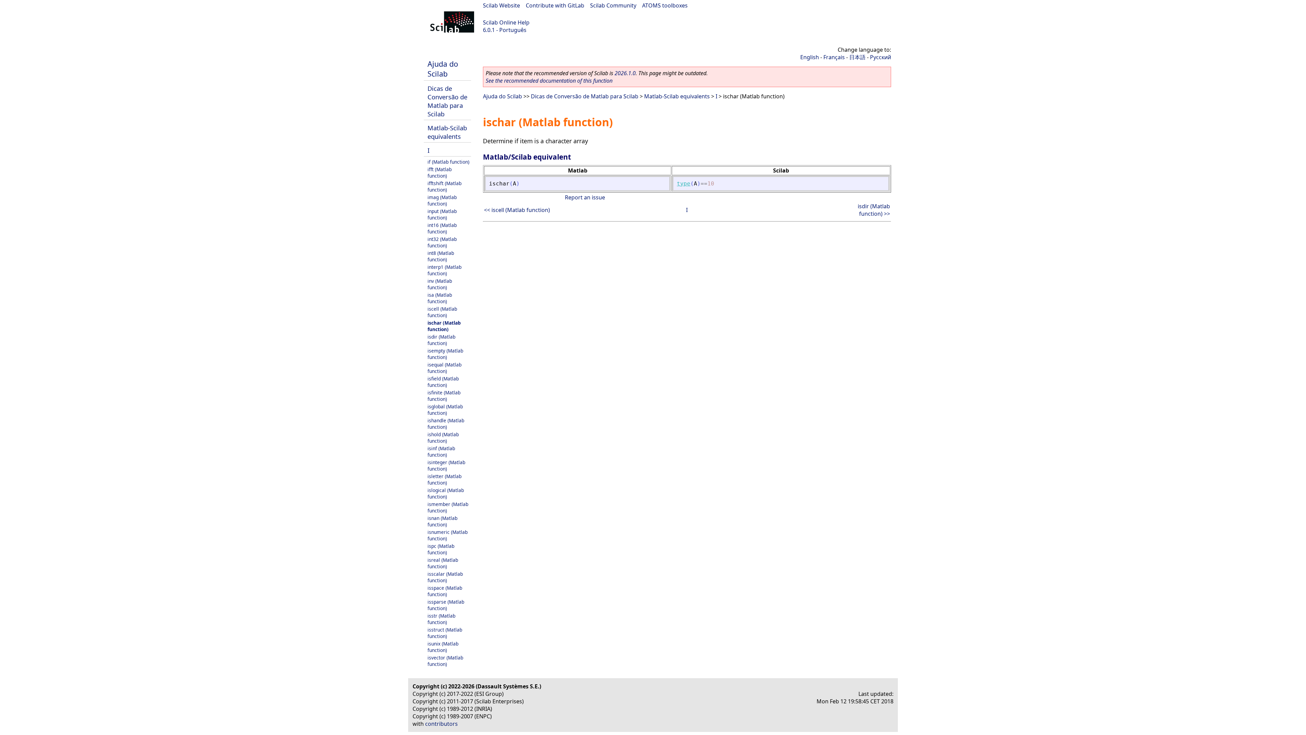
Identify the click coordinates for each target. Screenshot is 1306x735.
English (809, 57)
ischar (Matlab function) (444, 326)
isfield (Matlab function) (443, 381)
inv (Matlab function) (440, 284)
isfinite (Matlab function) (444, 395)
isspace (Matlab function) (445, 591)
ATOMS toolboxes (665, 5)
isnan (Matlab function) (442, 521)
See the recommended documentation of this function (549, 80)
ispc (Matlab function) (441, 549)
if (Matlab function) (448, 162)
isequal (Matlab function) (445, 367)
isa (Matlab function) (440, 298)
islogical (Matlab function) (446, 493)
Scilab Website (501, 5)
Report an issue (585, 197)
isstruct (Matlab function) (445, 632)
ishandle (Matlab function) (446, 423)
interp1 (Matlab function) (445, 270)
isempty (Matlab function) (445, 353)
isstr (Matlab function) (441, 618)
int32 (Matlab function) (442, 242)
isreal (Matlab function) (443, 563)
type (683, 183)
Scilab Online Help (506, 22)
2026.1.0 (625, 73)
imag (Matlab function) (442, 200)
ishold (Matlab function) (443, 437)
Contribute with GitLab (555, 5)
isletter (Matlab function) (445, 479)
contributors (441, 724)
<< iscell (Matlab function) (517, 210)
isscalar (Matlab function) (445, 577)
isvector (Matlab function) (445, 660)
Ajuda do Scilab (443, 69)
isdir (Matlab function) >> (874, 209)
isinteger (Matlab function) (446, 465)
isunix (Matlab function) (443, 646)
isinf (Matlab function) (441, 451)
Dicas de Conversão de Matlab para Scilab (447, 101)
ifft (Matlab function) (440, 172)
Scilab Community (613, 5)
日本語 (857, 57)
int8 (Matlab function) (441, 256)
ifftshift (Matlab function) (445, 186)
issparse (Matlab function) (446, 605)
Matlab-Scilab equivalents (447, 132)
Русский (880, 57)
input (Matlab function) (442, 214)
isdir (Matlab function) (441, 339)
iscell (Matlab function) (442, 312)
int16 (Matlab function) (442, 228)
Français (834, 57)
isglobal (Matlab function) (445, 409)
